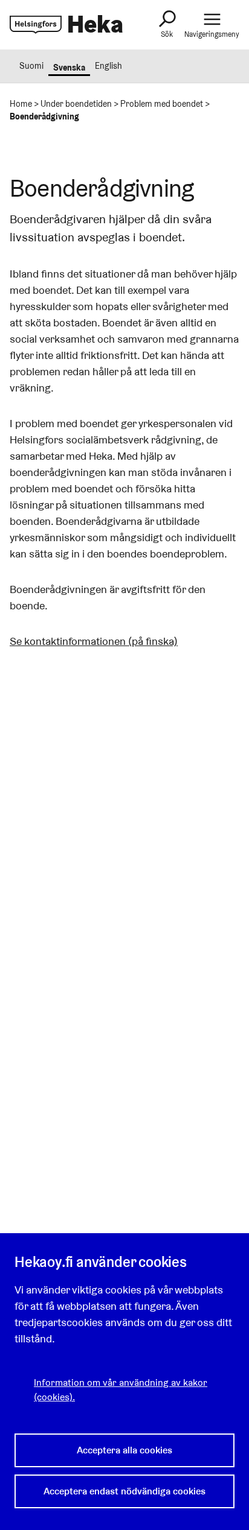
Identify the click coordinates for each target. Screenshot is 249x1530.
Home (21, 103)
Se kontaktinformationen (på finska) (94, 641)
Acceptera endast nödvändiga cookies (124, 1491)
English (108, 65)
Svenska (69, 67)
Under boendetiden (76, 103)
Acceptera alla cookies (124, 1450)
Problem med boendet (161, 103)
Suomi (31, 65)
